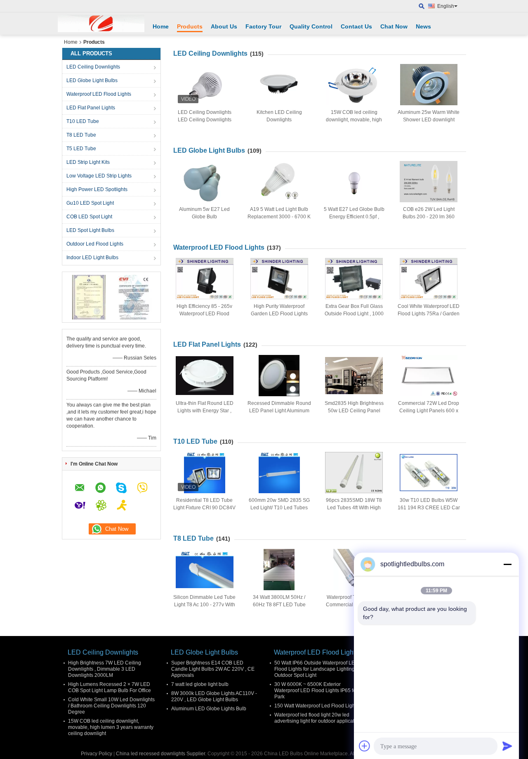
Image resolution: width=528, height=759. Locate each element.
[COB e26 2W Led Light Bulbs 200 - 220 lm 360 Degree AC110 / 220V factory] (428, 181)
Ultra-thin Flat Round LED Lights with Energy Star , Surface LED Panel (204, 410)
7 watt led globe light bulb (200, 684)
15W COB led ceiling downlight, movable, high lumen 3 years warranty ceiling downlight (110, 727)
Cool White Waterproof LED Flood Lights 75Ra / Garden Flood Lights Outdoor (429, 313)
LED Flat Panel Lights (90, 108)
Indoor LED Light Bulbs (92, 257)
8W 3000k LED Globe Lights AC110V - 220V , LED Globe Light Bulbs (214, 696)
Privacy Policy (96, 754)
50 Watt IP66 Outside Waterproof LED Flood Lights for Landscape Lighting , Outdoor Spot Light (316, 669)
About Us (224, 26)
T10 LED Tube (82, 121)
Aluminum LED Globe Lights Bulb (208, 709)
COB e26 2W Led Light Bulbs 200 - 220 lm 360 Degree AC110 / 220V (429, 216)
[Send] (507, 746)
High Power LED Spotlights (96, 189)
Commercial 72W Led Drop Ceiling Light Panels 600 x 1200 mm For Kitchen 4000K (429, 410)
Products (190, 26)
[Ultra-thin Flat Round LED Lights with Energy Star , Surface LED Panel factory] (204, 375)
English (445, 6)
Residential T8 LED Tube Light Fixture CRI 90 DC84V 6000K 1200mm (204, 507)
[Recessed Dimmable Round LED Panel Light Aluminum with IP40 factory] (279, 375)
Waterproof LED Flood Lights (98, 94)
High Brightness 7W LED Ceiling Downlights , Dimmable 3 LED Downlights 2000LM (104, 669)
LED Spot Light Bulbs (90, 230)
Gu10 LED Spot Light (90, 203)
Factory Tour (263, 26)
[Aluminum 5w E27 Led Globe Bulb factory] (204, 181)
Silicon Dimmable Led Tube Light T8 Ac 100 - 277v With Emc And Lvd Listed (204, 604)
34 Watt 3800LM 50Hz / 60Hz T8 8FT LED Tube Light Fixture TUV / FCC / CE (279, 604)
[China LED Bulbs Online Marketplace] (101, 23)
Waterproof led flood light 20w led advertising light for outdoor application (317, 718)
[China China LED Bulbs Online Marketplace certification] (88, 297)
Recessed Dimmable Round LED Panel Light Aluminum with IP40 (279, 410)
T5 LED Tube (81, 148)
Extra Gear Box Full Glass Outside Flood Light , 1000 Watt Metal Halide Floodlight (354, 313)
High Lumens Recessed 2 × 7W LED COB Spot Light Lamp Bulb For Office (109, 687)
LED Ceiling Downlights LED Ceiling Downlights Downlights (204, 119)
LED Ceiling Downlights (93, 67)
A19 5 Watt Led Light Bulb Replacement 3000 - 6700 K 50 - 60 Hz (279, 216)
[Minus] (507, 564)
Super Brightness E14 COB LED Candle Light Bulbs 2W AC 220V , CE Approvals (213, 669)
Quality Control (311, 26)
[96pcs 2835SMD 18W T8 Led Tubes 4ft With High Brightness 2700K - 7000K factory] (354, 472)
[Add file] (364, 746)
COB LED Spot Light (89, 217)
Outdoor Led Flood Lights (94, 244)
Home (161, 26)
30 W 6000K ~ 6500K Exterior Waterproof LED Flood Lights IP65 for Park (316, 690)
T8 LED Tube (81, 135)
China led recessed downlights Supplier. (161, 754)
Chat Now (394, 26)
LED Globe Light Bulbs (92, 80)
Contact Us (356, 26)
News (423, 26)
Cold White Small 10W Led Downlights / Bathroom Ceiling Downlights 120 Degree (111, 706)
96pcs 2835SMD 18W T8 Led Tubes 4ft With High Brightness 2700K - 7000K (354, 507)
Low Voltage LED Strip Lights (99, 176)
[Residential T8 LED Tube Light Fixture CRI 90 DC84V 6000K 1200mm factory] (204, 472)
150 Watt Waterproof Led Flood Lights (316, 706)
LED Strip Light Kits (88, 162)
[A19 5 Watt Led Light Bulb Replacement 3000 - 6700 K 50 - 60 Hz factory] (279, 181)
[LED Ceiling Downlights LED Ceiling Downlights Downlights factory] (204, 84)
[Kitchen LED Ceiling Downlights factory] (279, 84)
